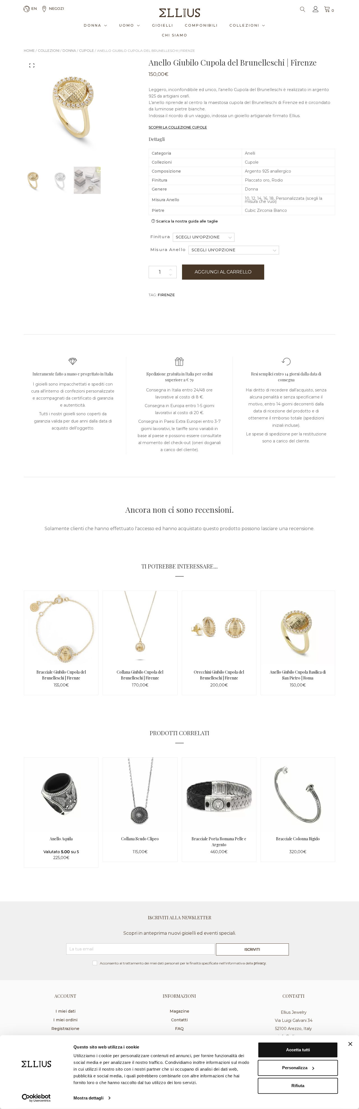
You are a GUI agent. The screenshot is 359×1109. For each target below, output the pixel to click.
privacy (260, 963)
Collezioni (244, 25)
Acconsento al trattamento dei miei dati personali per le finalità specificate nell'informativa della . (183, 963)
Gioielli (162, 25)
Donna (93, 25)
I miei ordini (65, 1019)
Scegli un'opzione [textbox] (198, 237)
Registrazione (65, 1028)
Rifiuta (297, 1085)
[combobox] (203, 237)
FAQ (179, 1028)
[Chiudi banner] (350, 1044)
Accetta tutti (298, 1049)
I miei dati (65, 1011)
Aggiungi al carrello (223, 272)
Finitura (160, 236)
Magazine (179, 1011)
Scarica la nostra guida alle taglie (187, 221)
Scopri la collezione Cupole (178, 127)
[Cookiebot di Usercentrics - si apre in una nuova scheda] (36, 1098)
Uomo (126, 25)
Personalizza (294, 1067)
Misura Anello (168, 249)
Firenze (166, 295)
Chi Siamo (175, 35)
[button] (32, 65)
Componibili (201, 25)
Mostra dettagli (88, 1098)
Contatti (179, 1019)
